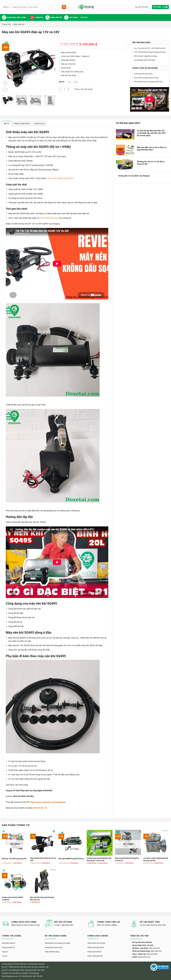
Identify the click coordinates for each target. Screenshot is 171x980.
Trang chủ (6, 24)
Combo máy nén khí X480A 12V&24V (12, 898)
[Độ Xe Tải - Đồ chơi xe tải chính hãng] (85, 7)
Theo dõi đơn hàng (52, 952)
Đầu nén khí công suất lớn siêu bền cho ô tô (42, 898)
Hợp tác (5, 952)
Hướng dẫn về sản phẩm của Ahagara (134, 176)
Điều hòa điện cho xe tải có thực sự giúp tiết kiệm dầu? (151, 148)
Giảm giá (39, 17)
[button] (160, 7)
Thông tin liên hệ (8, 947)
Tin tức (83, 17)
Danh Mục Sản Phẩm (16, 17)
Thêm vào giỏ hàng (83, 89)
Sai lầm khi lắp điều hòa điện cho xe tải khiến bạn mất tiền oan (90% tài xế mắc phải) (151, 133)
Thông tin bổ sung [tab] (21, 124)
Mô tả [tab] (6, 124)
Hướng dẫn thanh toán (53, 947)
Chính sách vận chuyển (96, 943)
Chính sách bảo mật (95, 956)
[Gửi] (64, 7)
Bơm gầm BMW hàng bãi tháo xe (71, 859)
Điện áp (61, 82)
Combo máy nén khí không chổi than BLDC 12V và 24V (99, 859)
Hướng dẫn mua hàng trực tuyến (57, 943)
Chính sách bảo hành (49, 218)
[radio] (69, 82)
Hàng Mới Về (56, 17)
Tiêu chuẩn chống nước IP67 (59, 178)
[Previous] (6, 66)
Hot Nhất (73, 17)
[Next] (51, 66)
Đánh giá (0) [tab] (39, 124)
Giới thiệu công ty (8, 943)
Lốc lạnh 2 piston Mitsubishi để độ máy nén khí (155, 859)
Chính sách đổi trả (94, 952)
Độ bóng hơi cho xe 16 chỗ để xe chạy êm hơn (150, 162)
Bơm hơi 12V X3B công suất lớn (14, 859)
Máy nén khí (19, 24)
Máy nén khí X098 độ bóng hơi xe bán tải (127, 859)
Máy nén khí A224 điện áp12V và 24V (43, 859)
